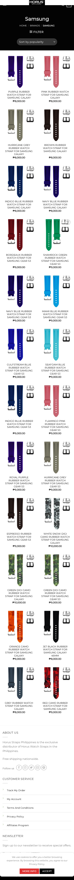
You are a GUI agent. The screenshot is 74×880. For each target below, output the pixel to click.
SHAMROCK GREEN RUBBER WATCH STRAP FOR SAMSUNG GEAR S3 (55, 259)
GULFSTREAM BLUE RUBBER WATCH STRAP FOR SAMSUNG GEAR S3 (19, 369)
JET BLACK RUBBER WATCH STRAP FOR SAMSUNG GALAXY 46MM (55, 651)
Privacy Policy (15, 816)
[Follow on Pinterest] (44, 767)
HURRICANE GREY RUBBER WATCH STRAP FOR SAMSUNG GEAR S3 (55, 482)
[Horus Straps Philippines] (37, 2)
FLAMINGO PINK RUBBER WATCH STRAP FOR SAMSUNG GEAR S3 (55, 425)
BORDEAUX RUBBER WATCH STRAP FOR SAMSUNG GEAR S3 (19, 258)
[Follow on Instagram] (25, 767)
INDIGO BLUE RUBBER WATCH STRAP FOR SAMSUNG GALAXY (19, 204)
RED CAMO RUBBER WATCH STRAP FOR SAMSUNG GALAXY (55, 706)
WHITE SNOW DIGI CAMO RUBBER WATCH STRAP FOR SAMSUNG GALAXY (55, 538)
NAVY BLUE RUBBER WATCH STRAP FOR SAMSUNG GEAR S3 (19, 314)
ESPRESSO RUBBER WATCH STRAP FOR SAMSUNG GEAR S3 (19, 536)
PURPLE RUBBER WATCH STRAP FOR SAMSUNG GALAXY (19, 94)
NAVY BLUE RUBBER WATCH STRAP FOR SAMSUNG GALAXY (55, 204)
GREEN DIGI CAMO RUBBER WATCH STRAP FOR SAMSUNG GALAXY (19, 595)
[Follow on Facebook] (19, 767)
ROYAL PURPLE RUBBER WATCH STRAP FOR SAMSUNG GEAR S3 (19, 482)
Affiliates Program (18, 825)
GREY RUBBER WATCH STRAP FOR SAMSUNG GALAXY (19, 706)
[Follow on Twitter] (31, 767)
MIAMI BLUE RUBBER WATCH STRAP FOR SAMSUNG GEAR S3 (55, 314)
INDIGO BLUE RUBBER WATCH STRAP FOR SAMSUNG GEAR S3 (19, 424)
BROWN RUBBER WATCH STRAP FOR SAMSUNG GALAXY (55, 148)
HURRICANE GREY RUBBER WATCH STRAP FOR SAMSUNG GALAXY (19, 149)
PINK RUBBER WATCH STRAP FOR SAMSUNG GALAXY (55, 94)
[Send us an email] (37, 767)
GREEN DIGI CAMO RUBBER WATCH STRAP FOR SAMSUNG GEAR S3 (55, 595)
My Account (14, 799)
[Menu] (5, 4)
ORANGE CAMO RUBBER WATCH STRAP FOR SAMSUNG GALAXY (19, 651)
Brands (35, 25)
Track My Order (16, 790)
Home (23, 25)
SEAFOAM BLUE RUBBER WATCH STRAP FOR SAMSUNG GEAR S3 (55, 369)
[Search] (62, 5)
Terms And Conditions (20, 807)
